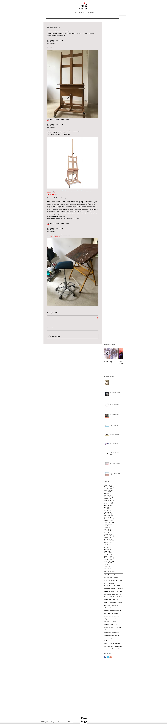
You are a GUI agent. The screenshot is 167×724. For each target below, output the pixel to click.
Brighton (106, 577)
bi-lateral (106, 638)
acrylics (120, 602)
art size (106, 627)
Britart (111, 577)
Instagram (107, 588)
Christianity (107, 580)
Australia (110, 575)
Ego (117, 580)
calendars (107, 646)
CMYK (116, 577)
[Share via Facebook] (47, 312)
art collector (115, 613)
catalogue (107, 649)
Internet (113, 588)
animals (106, 610)
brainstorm (112, 640)
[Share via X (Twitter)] (52, 312)
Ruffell (113, 594)
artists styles (115, 632)
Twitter (121, 597)
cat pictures (118, 646)
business (106, 643)
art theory (118, 627)
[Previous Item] (107, 353)
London (113, 591)
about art (106, 602)
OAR (117, 591)
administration (108, 607)
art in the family (108, 624)
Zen (117, 599)
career (112, 646)
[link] (123, 17)
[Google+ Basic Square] (111, 657)
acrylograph (107, 605)
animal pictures (117, 607)
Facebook (111, 583)
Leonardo (107, 591)
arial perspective (114, 610)
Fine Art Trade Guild (109, 586)
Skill (111, 597)
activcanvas (115, 605)
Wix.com (70, 722)
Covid (113, 580)
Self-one (118, 594)
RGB (121, 591)
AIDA (105, 575)
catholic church (115, 649)
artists (106, 629)
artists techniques (109, 635)
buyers (112, 643)
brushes (118, 640)
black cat (120, 638)
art (120, 610)
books (106, 640)
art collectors (107, 616)
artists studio (107, 632)
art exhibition (115, 616)
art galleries (107, 619)
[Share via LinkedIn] (56, 312)
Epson (120, 580)
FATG (105, 583)
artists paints (112, 629)
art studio (111, 627)
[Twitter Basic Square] (108, 657)
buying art (117, 643)
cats (121, 649)
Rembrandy (107, 594)
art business (107, 613)
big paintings (113, 638)
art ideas (113, 621)
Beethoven (117, 575)
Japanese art (119, 588)
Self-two (106, 597)
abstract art (113, 602)
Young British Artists (109, 599)
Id (121, 586)
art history (107, 621)
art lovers (116, 624)
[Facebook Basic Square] (105, 657)
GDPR (118, 586)
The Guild (115, 597)
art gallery (114, 619)
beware (117, 635)
